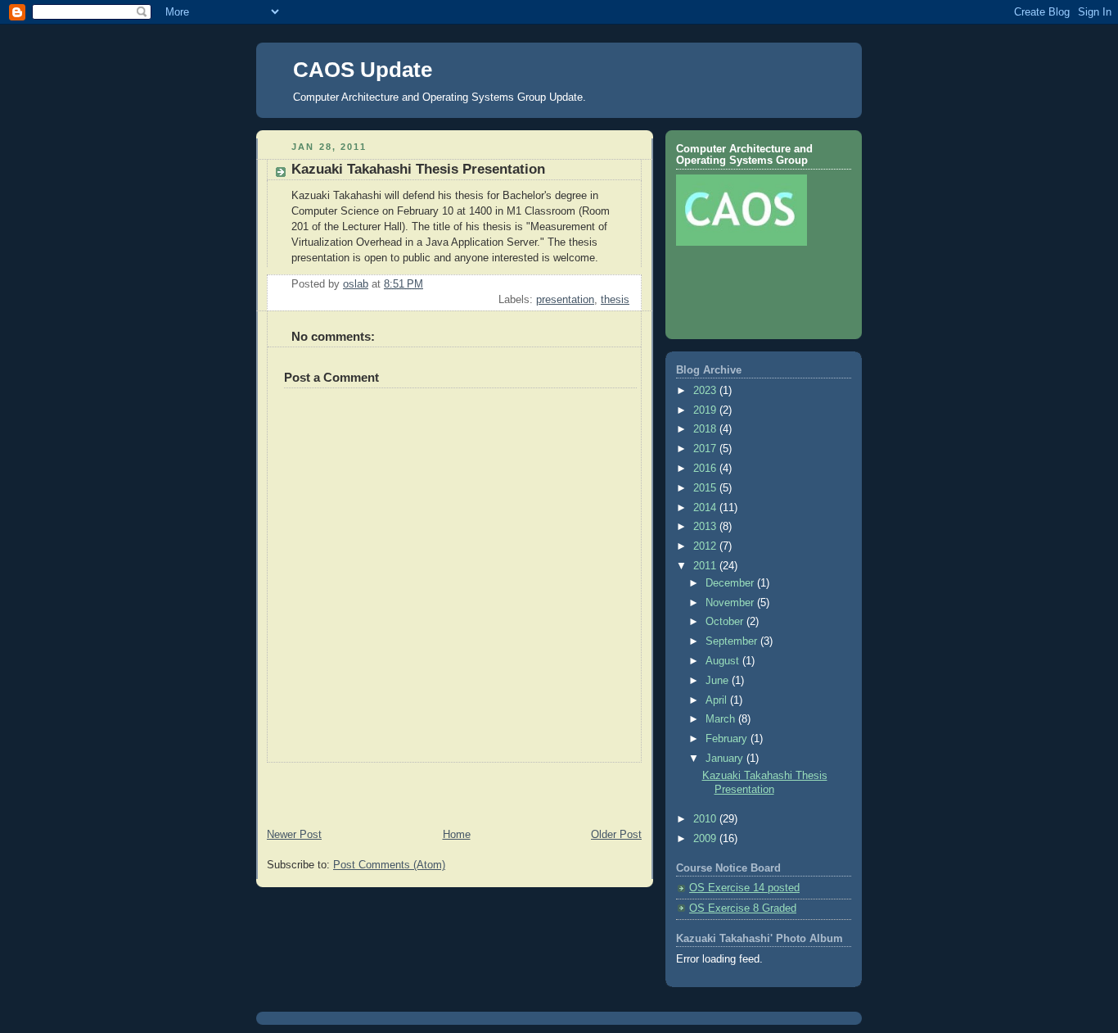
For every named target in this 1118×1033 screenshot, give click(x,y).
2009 (706, 839)
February (728, 739)
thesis (615, 300)
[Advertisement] (352, 787)
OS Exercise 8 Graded (742, 908)
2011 (706, 566)
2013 (706, 526)
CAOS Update (362, 69)
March (722, 719)
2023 (706, 390)
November (731, 603)
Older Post (616, 834)
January (726, 758)
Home (457, 834)
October (726, 622)
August (724, 661)
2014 (706, 508)
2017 (706, 449)
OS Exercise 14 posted (744, 888)
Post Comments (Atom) (389, 865)
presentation (565, 300)
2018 (706, 429)
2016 (706, 468)
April (718, 700)
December (731, 583)
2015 (706, 488)
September (733, 641)
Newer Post (294, 834)
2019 (706, 410)
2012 (706, 546)
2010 (706, 819)
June (719, 680)
